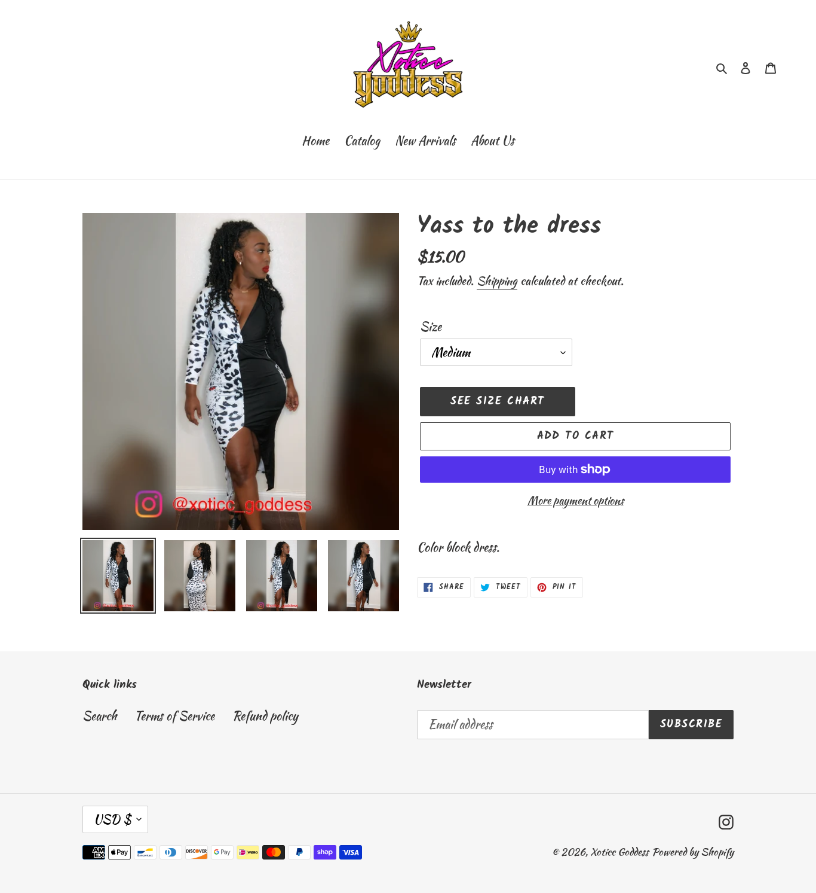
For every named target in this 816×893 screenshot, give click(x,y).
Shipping (497, 280)
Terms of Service (174, 715)
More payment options (575, 500)
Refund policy (265, 715)
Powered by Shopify (693, 852)
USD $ (112, 819)
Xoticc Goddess (619, 852)
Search (99, 715)
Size (430, 326)
